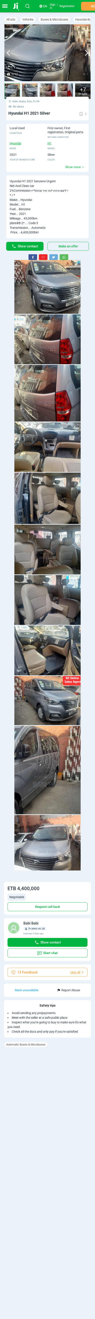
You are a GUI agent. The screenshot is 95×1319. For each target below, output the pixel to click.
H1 (49, 143)
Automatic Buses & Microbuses (26, 1044)
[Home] (18, 6)
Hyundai (15, 143)
